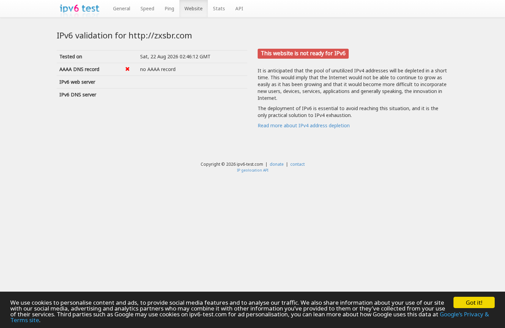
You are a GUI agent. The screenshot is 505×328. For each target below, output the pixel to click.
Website (193, 8)
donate (277, 164)
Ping (169, 8)
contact (297, 164)
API (239, 8)
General (121, 8)
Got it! (474, 302)
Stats (219, 8)
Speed (147, 8)
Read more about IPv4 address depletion (304, 125)
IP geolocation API (252, 170)
